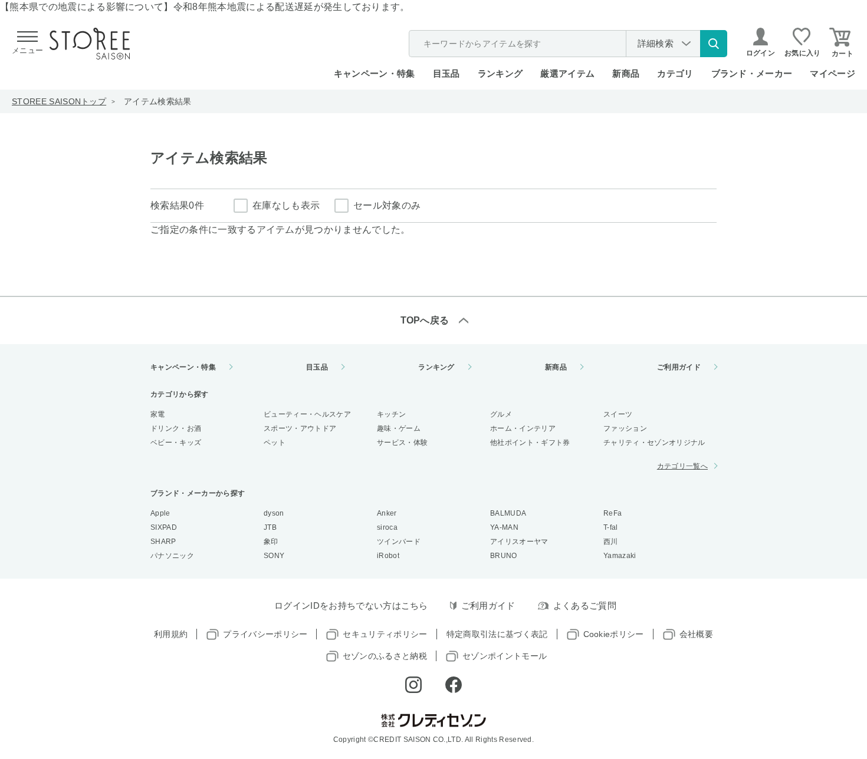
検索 (713, 43)
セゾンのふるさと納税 (385, 656)
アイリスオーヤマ (519, 541)
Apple (160, 513)
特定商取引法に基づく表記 (497, 634)
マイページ (832, 73)
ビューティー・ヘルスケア (307, 414)
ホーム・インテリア (523, 428)
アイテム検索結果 (158, 101)
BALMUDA (508, 513)
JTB (270, 527)
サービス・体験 (402, 442)
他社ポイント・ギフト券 (530, 442)
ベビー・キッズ (175, 442)
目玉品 (446, 73)
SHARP (163, 541)
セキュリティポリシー (385, 634)
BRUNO (503, 556)
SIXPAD (163, 527)
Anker (387, 513)
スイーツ (617, 414)
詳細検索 (656, 43)
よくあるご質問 (584, 605)
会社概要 (696, 634)
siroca (387, 527)
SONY (274, 556)
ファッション (625, 428)
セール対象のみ (387, 205)
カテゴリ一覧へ (682, 466)
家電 (157, 414)
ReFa (612, 513)
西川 (610, 541)
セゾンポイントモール (504, 656)
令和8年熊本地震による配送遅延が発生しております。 (291, 7)
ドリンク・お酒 (175, 428)
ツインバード (399, 541)
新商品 (625, 73)
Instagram (413, 684)
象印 (271, 541)
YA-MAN (504, 527)
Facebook (453, 684)
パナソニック (172, 556)
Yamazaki (619, 556)
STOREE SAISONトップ (59, 101)
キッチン (391, 414)
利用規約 (171, 634)
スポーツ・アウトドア (300, 428)
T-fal (610, 527)
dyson (274, 513)
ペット (274, 442)
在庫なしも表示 (286, 205)
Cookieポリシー (613, 634)
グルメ (501, 414)
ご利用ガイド (679, 367)
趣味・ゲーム (399, 428)
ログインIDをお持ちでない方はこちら (351, 605)
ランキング (500, 73)
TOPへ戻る (424, 320)
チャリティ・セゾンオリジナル (654, 442)
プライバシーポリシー (265, 634)
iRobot (388, 556)
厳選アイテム (567, 73)
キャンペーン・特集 (374, 73)
